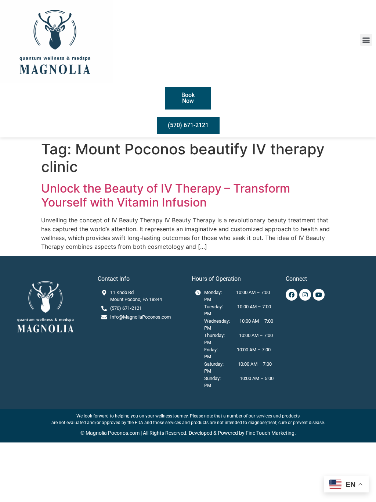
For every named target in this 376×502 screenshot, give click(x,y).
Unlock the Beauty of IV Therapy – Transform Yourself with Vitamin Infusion (165, 195)
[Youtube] (319, 295)
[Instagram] (305, 295)
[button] (366, 40)
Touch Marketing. (275, 433)
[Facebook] (291, 295)
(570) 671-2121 (126, 308)
